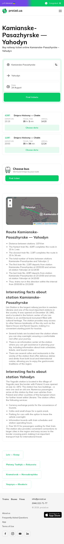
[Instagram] (13, 534)
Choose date (32, 127)
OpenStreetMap (51, 223)
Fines (22, 499)
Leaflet (38, 223)
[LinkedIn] (28, 534)
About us (6, 513)
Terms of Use (8, 526)
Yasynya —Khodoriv (16, 484)
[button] (41, 214)
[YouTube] (20, 534)
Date (13, 85)
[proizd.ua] (13, 11)
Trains (5, 499)
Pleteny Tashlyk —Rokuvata (21, 464)
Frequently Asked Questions (15, 517)
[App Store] (53, 520)
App (4, 522)
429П (7, 115)
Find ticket (14, 178)
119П (7, 137)
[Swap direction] (56, 65)
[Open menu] (60, 11)
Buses (14, 499)
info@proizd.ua (39, 499)
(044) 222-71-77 (39, 503)
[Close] (60, 3)
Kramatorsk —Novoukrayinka (22, 474)
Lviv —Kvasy (12, 454)
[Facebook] (5, 534)
